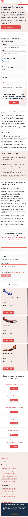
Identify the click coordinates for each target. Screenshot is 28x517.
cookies (10, 507)
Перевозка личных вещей (8, 481)
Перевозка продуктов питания (9, 476)
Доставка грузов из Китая (8, 496)
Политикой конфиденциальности (17, 272)
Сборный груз (6, 60)
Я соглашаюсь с (14, 272)
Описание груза (6, 84)
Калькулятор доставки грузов (9, 461)
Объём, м (4, 77)
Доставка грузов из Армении (9, 494)
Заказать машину (8, 312)
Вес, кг (3, 69)
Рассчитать (14, 102)
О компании (4, 458)
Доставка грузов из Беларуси (9, 499)
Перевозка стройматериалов (9, 478)
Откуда (4, 44)
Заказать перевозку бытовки (11, 27)
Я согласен (14, 514)
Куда (3, 50)
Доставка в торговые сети (8, 473)
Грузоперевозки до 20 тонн (8, 468)
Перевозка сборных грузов (8, 471)
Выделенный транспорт (8, 63)
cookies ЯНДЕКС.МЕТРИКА (13, 509)
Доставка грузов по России (8, 491)
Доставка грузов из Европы (8, 488)
